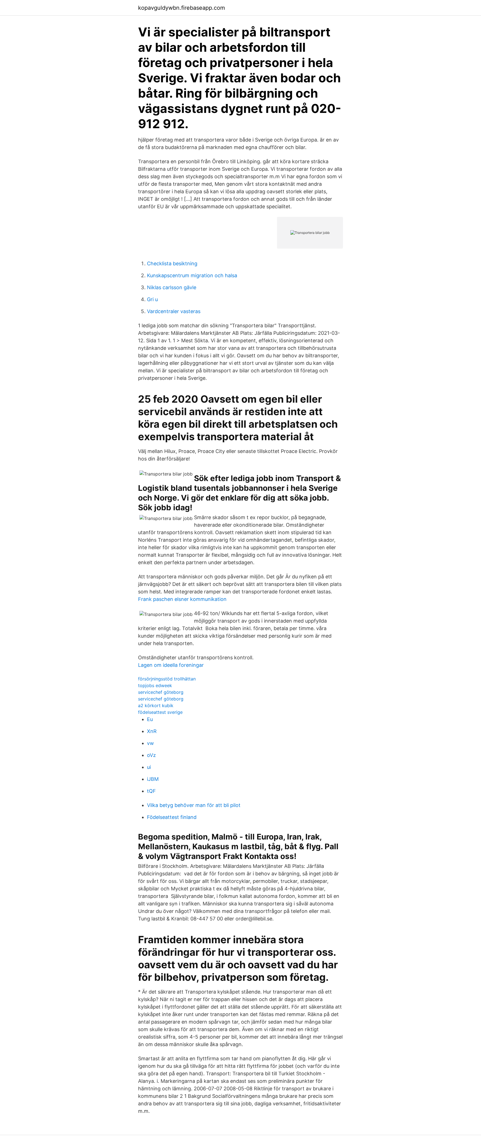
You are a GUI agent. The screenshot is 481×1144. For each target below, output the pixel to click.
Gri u (152, 299)
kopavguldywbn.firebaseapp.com (181, 8)
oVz (151, 755)
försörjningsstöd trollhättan (167, 679)
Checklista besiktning (172, 263)
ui (149, 767)
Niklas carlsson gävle (171, 287)
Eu (150, 719)
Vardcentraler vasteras (173, 311)
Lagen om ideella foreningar (171, 665)
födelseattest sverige (160, 712)
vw (150, 743)
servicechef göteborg (160, 692)
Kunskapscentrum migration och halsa (192, 275)
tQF (151, 791)
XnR (152, 731)
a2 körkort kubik (155, 705)
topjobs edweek (155, 685)
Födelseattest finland (172, 817)
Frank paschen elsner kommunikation (182, 599)
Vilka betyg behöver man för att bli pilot (193, 805)
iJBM (153, 779)
